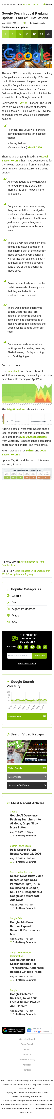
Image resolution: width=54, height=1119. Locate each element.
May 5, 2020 (35, 147)
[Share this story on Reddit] (19, 34)
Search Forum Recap (20, 846)
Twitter (22, 102)
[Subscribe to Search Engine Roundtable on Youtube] (38, 647)
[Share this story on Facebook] (5, 34)
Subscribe (40, 655)
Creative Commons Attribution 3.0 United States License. (27, 1104)
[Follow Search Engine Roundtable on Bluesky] (32, 647)
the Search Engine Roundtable (29, 1080)
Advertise (27, 1065)
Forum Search (27, 1044)
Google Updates (20, 27)
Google (13, 811)
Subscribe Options (27, 663)
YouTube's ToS (27, 1112)
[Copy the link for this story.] (48, 34)
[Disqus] (27, 520)
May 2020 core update (33, 436)
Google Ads (16, 918)
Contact (27, 1070)
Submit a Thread (27, 1039)
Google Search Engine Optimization (21, 954)
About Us (27, 1054)
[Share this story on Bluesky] (34, 34)
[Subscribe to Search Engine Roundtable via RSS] (45, 647)
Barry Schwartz (39, 23)
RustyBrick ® (34, 1092)
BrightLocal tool (16, 409)
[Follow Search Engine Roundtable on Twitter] (26, 647)
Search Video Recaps (21, 872)
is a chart (13, 371)
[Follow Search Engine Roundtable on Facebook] (19, 647)
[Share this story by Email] (41, 34)
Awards (27, 1049)
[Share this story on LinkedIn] (27, 34)
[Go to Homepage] (20, 4)
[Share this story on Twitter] (12, 34)
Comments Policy (27, 1060)
